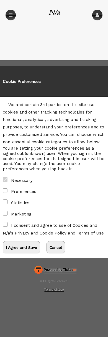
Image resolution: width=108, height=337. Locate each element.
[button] (97, 15)
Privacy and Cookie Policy (40, 233)
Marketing (21, 214)
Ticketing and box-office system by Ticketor (55, 271)
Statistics (20, 202)
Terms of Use (90, 233)
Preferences (23, 191)
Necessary (22, 180)
